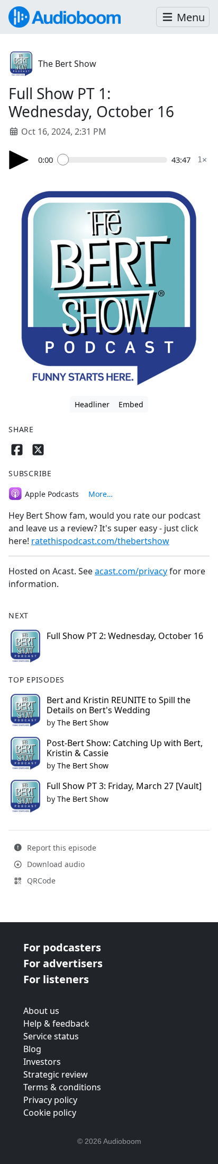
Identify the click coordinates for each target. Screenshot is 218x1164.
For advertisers (63, 963)
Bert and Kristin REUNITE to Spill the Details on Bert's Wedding (118, 705)
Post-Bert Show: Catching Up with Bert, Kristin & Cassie (125, 748)
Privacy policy (50, 1100)
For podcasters (62, 947)
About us (41, 1011)
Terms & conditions (62, 1087)
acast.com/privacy (131, 571)
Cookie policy (49, 1112)
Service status (51, 1036)
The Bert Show (67, 63)
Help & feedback (56, 1023)
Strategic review (55, 1074)
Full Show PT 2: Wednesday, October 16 (125, 636)
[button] (183, 17)
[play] (19, 160)
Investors (42, 1061)
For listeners (56, 979)
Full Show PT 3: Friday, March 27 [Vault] (124, 786)
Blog (32, 1049)
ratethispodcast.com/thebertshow (100, 541)
